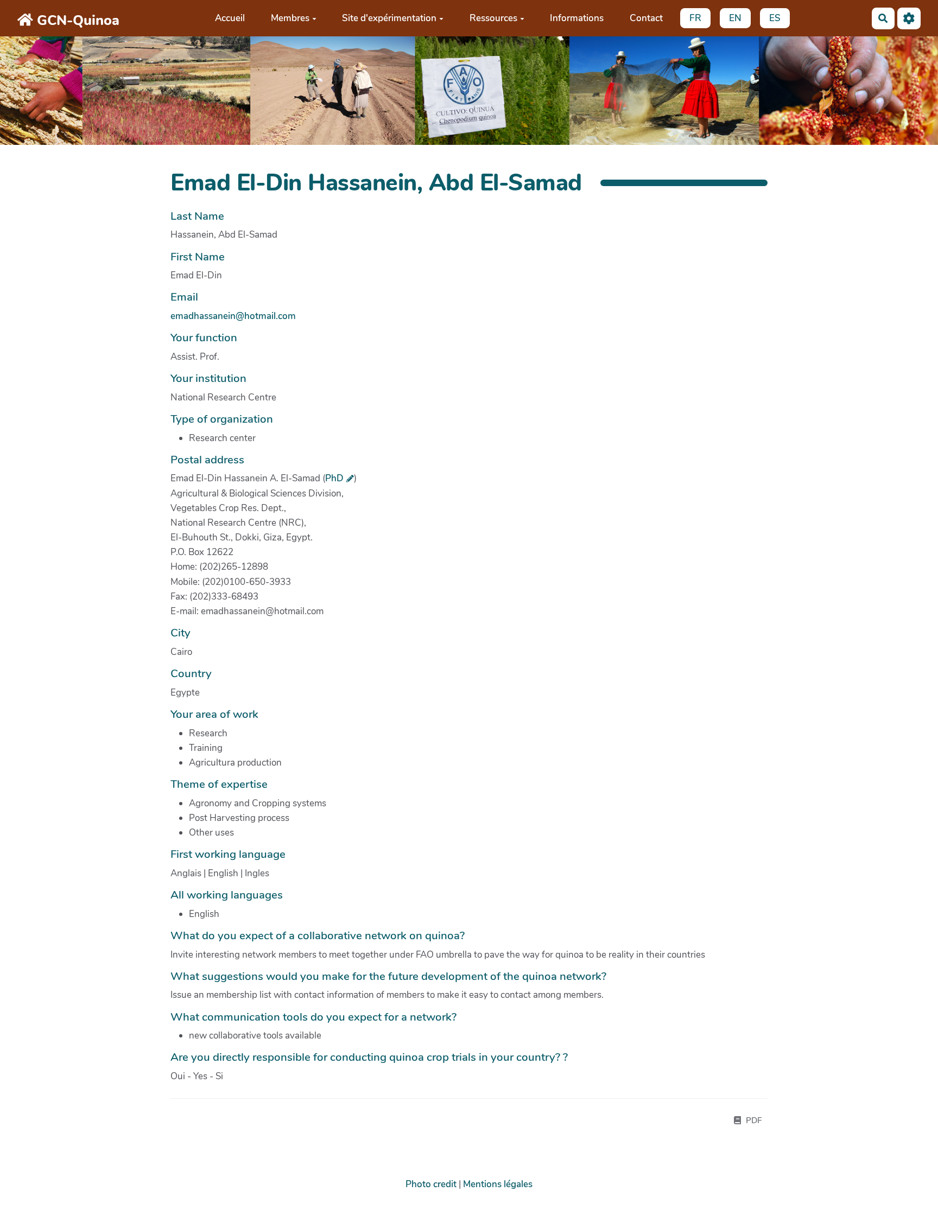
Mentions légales (498, 1184)
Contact (646, 18)
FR (695, 18)
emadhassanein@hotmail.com (233, 316)
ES (775, 18)
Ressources (493, 18)
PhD (334, 478)
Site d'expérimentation (389, 18)
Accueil (230, 18)
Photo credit (431, 1184)
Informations (577, 18)
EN (735, 18)
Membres (290, 18)
